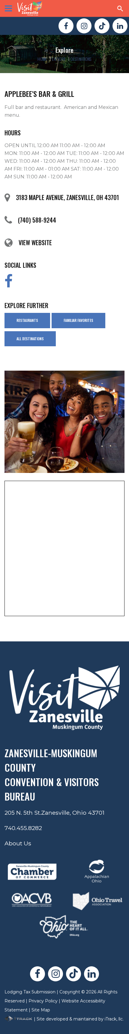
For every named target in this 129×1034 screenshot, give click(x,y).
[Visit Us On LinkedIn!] (120, 25)
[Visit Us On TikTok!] (102, 25)
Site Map (41, 1010)
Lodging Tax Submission (30, 992)
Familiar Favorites (78, 320)
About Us (17, 843)
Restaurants (27, 320)
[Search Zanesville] (120, 8)
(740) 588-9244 (37, 219)
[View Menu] (8, 8)
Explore (59, 59)
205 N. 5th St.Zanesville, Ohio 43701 (54, 812)
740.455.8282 (23, 828)
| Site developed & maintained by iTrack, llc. (78, 1019)
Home (42, 59)
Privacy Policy (43, 1001)
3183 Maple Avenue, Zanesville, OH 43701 (67, 197)
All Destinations (30, 338)
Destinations (81, 59)
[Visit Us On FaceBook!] (66, 25)
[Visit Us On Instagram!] (84, 25)
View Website (35, 242)
